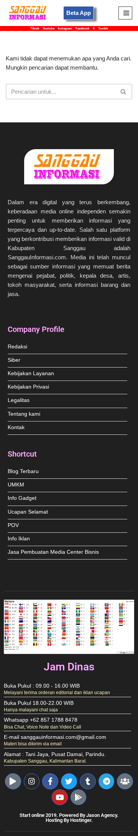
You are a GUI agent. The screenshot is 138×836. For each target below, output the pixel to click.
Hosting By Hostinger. (69, 820)
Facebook (82, 28)
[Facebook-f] (50, 781)
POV (13, 525)
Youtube (48, 28)
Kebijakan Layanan (31, 373)
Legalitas (19, 400)
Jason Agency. (102, 815)
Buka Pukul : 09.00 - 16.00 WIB (42, 686)
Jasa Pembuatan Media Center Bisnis (53, 552)
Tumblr (103, 28)
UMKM (16, 485)
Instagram (65, 28)
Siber (14, 360)
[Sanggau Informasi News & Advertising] (29, 13)
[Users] (125, 781)
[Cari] (123, 91)
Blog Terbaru (23, 471)
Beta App (78, 13)
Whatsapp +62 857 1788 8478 (40, 720)
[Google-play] (79, 797)
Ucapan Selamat (28, 512)
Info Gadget (22, 498)
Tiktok (34, 28)
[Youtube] (60, 797)
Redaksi (17, 347)
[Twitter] (69, 781)
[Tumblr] (88, 781)
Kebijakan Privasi (28, 387)
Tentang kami (24, 414)
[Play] (13, 781)
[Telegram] (107, 781)
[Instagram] (32, 781)
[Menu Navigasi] (125, 13)
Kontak (16, 427)
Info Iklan (19, 539)
